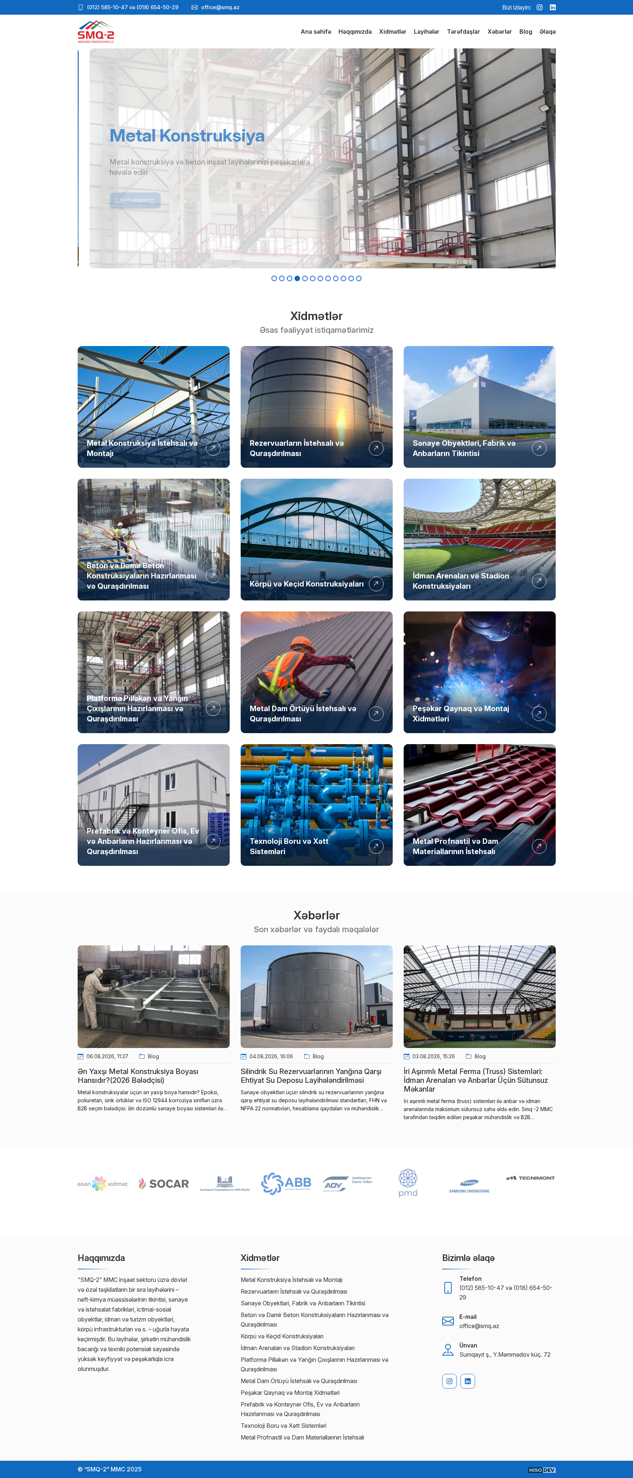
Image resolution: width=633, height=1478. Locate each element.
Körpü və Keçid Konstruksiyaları (307, 584)
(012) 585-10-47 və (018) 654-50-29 (132, 7)
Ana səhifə (316, 31)
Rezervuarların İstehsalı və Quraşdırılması (294, 1291)
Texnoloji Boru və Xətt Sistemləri (283, 1425)
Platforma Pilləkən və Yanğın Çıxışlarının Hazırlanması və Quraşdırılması (137, 708)
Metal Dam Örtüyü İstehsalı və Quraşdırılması (299, 1381)
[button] (274, 278)
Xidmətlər (393, 31)
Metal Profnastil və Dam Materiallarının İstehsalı (302, 1437)
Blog (525, 31)
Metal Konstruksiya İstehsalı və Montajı (292, 1279)
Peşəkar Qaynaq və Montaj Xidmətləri (290, 1392)
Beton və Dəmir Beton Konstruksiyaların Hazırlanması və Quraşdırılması (141, 576)
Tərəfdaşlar (463, 31)
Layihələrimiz (123, 195)
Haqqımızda (355, 31)
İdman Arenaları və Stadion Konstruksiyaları (298, 1348)
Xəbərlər (500, 31)
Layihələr (427, 31)
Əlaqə (548, 31)
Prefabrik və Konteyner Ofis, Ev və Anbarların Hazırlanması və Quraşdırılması (143, 841)
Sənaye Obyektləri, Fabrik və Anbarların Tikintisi (303, 1303)
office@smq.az (220, 7)
